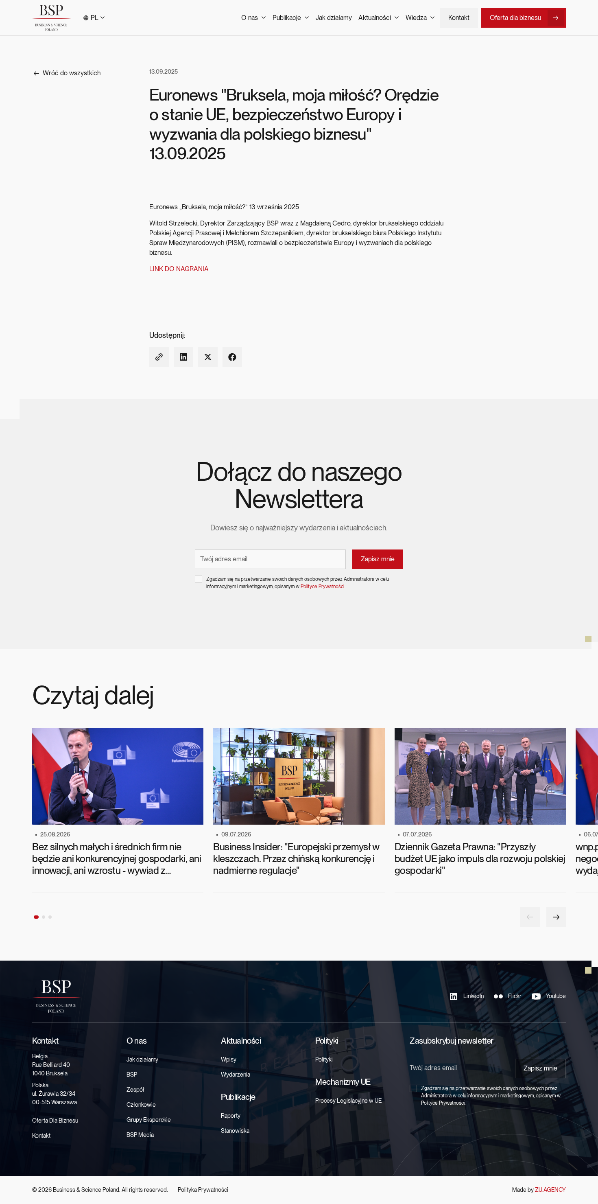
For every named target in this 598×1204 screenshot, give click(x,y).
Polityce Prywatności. (323, 586)
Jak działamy (334, 18)
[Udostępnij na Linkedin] (183, 357)
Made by (539, 1189)
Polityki (324, 1059)
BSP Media (140, 1135)
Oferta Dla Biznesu (55, 1120)
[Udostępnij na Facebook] (232, 357)
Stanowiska (235, 1130)
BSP (132, 1074)
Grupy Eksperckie (149, 1119)
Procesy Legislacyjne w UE (348, 1100)
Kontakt (458, 18)
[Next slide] (556, 917)
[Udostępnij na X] (208, 357)
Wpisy (228, 1059)
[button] (94, 18)
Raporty (230, 1115)
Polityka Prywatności (203, 1189)
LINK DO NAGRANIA (179, 269)
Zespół (135, 1089)
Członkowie (141, 1104)
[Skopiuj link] (159, 357)
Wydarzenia (235, 1074)
